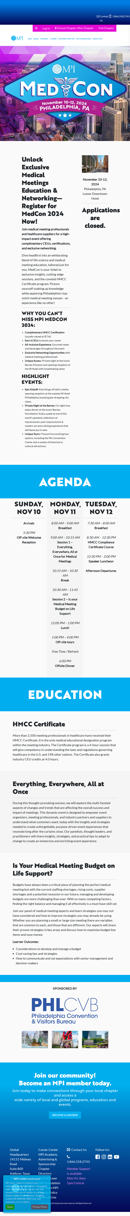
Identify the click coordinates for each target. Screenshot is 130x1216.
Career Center (48, 1150)
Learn (36, 39)
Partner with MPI (66, 39)
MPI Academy (47, 1154)
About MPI (97, 39)
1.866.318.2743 (121, 16)
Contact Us (79, 1150)
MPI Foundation (83, 39)
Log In (46, 28)
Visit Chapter (106, 28)
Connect (44, 39)
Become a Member (65, 1115)
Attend (53, 39)
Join (30, 39)
